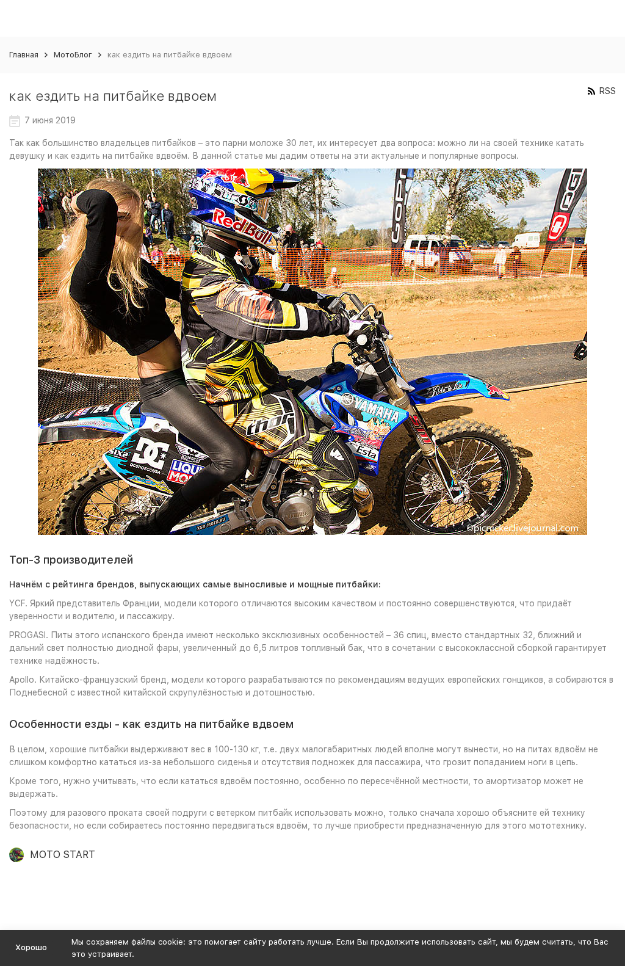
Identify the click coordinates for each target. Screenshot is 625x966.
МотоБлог (73, 54)
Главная (23, 54)
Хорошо (31, 947)
